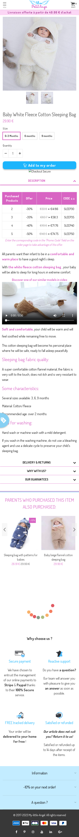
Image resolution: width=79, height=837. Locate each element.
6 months (29, 135)
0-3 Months (11, 135)
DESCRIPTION (36, 180)
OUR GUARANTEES (36, 479)
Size (5, 128)
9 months (47, 135)
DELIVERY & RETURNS (37, 462)
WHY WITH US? (36, 471)
